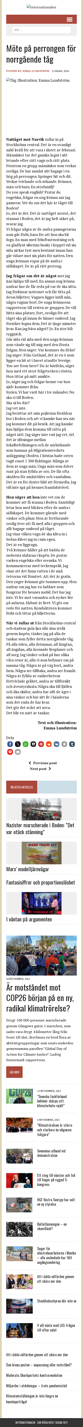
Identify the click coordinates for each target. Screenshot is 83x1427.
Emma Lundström (36, 71)
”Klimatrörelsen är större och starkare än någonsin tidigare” (54, 1129)
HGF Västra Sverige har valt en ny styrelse (56, 1202)
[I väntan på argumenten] (42, 911)
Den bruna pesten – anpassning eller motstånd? (39, 1365)
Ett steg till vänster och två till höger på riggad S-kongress (56, 1180)
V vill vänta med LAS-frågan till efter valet (56, 1328)
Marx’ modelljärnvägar (27, 869)
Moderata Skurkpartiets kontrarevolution (34, 1375)
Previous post (45, 762)
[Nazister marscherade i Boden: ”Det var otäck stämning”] (42, 817)
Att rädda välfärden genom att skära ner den (55, 1279)
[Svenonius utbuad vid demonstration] (19, 1160)
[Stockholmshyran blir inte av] (19, 1310)
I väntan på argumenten (29, 919)
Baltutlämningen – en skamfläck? (52, 1226)
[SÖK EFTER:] (41, 29)
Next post (38, 768)
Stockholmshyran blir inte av (56, 1301)
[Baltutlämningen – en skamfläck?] (19, 1233)
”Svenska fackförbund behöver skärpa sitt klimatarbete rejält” (52, 1101)
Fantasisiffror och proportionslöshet (40, 882)
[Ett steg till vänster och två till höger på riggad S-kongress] (19, 1184)
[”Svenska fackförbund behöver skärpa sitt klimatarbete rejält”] (19, 1100)
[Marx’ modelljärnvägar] (42, 861)
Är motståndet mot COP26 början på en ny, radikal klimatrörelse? (40, 997)
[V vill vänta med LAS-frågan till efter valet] (19, 1334)
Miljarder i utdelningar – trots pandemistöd (36, 1385)
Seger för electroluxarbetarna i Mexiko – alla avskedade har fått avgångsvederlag (56, 1255)
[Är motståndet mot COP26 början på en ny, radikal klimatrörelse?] (41, 972)
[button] (10, 744)
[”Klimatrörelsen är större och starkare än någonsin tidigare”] (19, 1129)
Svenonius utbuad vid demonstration (51, 1153)
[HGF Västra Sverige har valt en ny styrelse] (19, 1209)
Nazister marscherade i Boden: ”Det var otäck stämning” (40, 828)
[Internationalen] (41, 7)
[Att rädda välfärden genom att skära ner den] (19, 1286)
